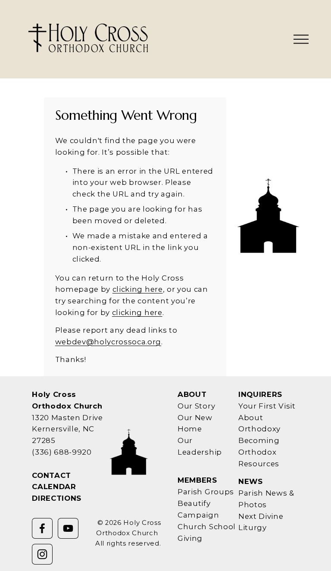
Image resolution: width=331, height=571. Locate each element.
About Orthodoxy (259, 423)
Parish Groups (206, 491)
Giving (190, 538)
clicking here (137, 289)
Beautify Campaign (198, 509)
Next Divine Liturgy (260, 522)
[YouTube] (68, 528)
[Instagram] (42, 554)
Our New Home (195, 423)
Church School (207, 526)
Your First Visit (267, 406)
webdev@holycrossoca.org (108, 341)
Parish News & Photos (266, 499)
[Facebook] (42, 528)
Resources (258, 463)
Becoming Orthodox (258, 446)
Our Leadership (200, 446)
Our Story (196, 406)
